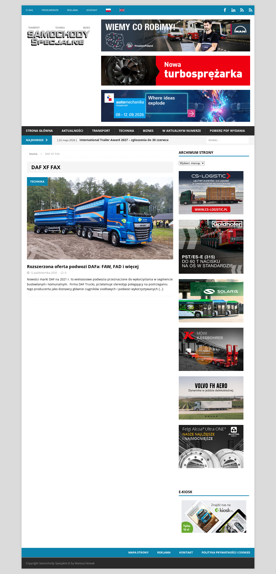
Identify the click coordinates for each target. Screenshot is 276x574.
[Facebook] (225, 10)
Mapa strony (138, 552)
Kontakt (91, 10)
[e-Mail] (250, 10)
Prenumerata (50, 10)
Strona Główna (39, 131)
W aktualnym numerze (181, 131)
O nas (29, 10)
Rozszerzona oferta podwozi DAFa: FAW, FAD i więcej (83, 266)
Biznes (148, 131)
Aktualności (72, 131)
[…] (161, 289)
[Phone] (242, 10)
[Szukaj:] (227, 140)
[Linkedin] (233, 10)
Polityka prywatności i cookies (226, 552)
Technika (126, 131)
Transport (101, 131)
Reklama (72, 10)
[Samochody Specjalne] (58, 36)
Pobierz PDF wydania (227, 131)
